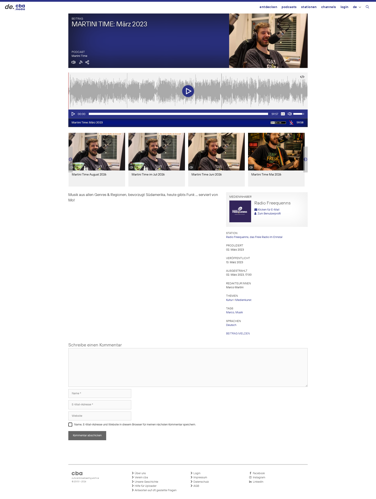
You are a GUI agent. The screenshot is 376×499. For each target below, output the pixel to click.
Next (305, 159)
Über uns (140, 473)
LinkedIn (257, 481)
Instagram (258, 477)
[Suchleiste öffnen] (367, 7)
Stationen (309, 7)
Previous (70, 159)
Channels (328, 7)
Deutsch (231, 325)
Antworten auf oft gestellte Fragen (155, 490)
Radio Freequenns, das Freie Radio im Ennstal (254, 237)
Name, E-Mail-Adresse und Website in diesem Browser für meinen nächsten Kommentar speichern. (135, 424)
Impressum (200, 477)
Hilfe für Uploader (145, 486)
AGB (196, 486)
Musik (239, 312)
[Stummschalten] (290, 114)
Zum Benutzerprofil (268, 213)
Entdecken (268, 7)
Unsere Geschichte (146, 481)
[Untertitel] (283, 114)
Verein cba (141, 477)
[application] (188, 114)
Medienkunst (243, 300)
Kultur (229, 300)
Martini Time (79, 56)
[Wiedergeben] (73, 114)
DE (355, 7)
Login (345, 7)
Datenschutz (201, 481)
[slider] (178, 114)
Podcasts (289, 7)
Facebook (258, 473)
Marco (230, 312)
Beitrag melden (238, 333)
